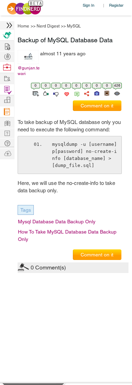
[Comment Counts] (75, 93)
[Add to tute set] (35, 93)
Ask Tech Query (7, 142)
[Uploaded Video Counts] (106, 93)
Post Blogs (7, 153)
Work (7, 67)
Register (116, 5)
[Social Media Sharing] (86, 93)
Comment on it (97, 105)
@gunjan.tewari (29, 71)
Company (7, 100)
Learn (7, 111)
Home (23, 26)
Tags (25, 210)
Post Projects (7, 45)
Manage (7, 89)
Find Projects (7, 78)
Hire (7, 35)
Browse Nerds (7, 55)
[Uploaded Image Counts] (96, 93)
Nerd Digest (48, 26)
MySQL (74, 26)
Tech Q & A (7, 132)
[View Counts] (116, 93)
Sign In (88, 5)
